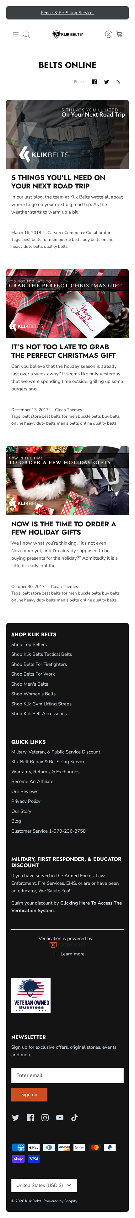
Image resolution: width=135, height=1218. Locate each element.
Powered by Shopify (60, 1201)
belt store (31, 416)
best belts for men (39, 239)
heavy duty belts (27, 246)
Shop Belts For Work (33, 674)
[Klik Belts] (67, 34)
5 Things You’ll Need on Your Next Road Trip (58, 181)
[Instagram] (45, 1117)
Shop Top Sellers (29, 644)
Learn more (72, 954)
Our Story (21, 811)
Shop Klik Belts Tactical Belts (41, 654)
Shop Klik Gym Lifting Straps (41, 704)
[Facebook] (30, 1117)
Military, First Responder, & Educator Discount (67, 15)
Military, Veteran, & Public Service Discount (55, 752)
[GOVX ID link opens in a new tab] (67, 946)
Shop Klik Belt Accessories (39, 713)
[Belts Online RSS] (118, 81)
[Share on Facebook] (94, 81)
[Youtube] (59, 1117)
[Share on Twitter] (106, 81)
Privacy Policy (25, 801)
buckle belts (70, 239)
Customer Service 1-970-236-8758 (48, 831)
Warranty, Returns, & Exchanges (45, 772)
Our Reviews (24, 791)
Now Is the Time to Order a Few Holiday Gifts (63, 528)
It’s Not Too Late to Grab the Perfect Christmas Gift (63, 351)
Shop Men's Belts (29, 684)
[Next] (120, 13)
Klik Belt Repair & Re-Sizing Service (48, 762)
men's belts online (74, 423)
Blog (16, 821)
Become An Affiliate (32, 781)
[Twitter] (15, 1117)
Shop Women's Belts (33, 694)
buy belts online (98, 239)
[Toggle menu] (16, 34)
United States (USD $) (39, 1185)
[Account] (105, 34)
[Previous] (14, 13)
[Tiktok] (74, 1117)
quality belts (56, 246)
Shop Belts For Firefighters (39, 664)
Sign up (29, 1094)
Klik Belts (33, 1201)
